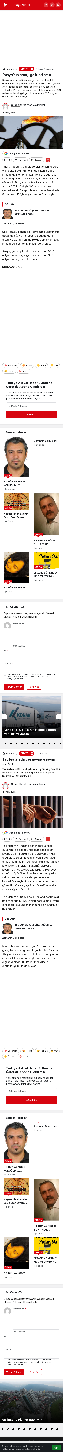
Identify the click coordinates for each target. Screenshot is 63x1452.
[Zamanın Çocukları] (31, 223)
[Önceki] (4, 716)
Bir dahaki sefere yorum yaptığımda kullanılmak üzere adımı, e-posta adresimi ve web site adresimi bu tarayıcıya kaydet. (32, 676)
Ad (6, 650)
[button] (46, 4)
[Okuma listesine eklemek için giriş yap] (48, 159)
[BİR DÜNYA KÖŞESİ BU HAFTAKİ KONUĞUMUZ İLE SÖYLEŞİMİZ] (46, 521)
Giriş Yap (34, 686)
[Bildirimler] (58, 4)
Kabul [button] (56, 1448)
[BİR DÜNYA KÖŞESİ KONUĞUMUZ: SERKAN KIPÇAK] (31, 214)
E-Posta (8, 663)
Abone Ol (31, 414)
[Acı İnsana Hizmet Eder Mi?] (31, 1402)
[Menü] (5, 5)
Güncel (15, 104)
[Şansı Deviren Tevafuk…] (31, 717)
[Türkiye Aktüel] (20, 4)
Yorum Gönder (14, 686)
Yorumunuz (19, 623)
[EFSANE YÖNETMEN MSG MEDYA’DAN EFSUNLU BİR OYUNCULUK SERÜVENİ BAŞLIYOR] (46, 572)
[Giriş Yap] (52, 4)
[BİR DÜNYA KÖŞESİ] (16, 572)
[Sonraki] (58, 716)
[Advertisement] (31, 37)
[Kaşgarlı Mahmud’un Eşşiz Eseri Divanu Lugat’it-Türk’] (16, 521)
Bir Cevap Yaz (15, 606)
